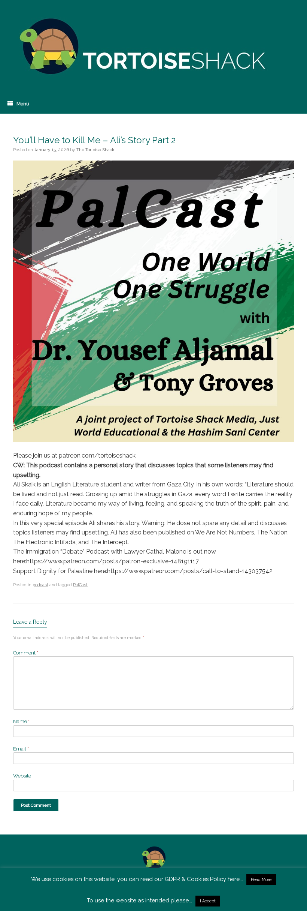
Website (22, 776)
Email (21, 749)
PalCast (80, 584)
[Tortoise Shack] (140, 47)
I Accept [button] (208, 901)
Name (21, 721)
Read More (261, 879)
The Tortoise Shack (95, 149)
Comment (25, 653)
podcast (40, 584)
